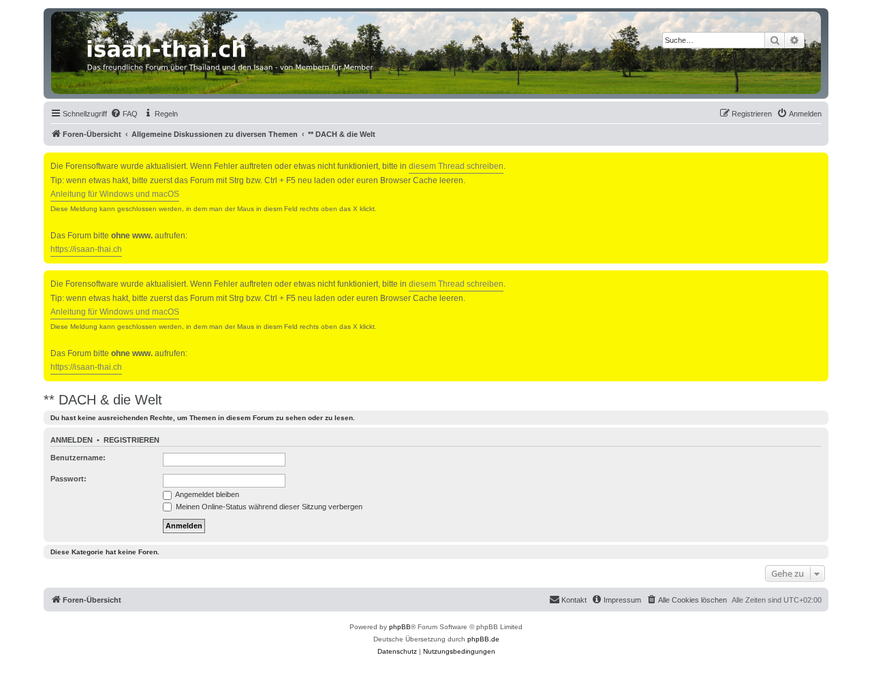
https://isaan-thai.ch (86, 249)
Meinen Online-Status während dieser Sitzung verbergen (268, 507)
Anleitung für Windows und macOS (114, 194)
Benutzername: (78, 458)
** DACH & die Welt (103, 399)
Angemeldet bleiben (206, 494)
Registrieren (131, 440)
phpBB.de (483, 639)
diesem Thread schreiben (456, 166)
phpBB (400, 627)
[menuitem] (124, 114)
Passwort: (68, 479)
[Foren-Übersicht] (436, 53)
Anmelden (71, 440)
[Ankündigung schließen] (819, 160)
